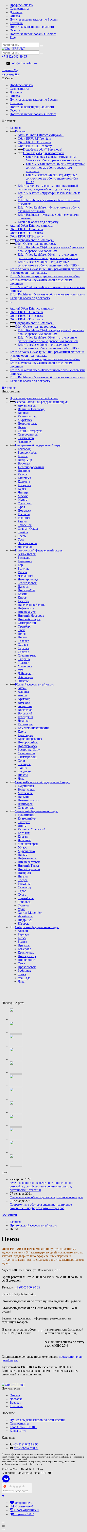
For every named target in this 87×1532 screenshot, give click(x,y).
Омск (21, 963)
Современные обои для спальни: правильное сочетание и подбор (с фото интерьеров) (41, 1206)
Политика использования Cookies (33, 34)
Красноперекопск (30, 738)
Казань (22, 594)
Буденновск (26, 786)
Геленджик (25, 717)
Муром (23, 499)
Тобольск (24, 901)
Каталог (20, 131)
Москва (23, 496)
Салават (23, 641)
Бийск (22, 938)
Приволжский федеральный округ (39, 550)
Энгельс (23, 680)
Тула (21, 539)
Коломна (24, 481)
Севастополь (26, 753)
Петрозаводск (27, 423)
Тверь (22, 536)
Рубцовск (24, 970)
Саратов (23, 651)
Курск (22, 488)
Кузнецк (23, 601)
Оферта (15, 30)
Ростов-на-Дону (29, 749)
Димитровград (28, 579)
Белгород (24, 449)
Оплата (15, 16)
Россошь (24, 514)
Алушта (23, 691)
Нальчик (24, 796)
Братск (22, 941)
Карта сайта (18, 1430)
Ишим (22, 825)
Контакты (16, 23)
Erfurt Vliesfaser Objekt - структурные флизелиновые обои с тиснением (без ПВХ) (52, 178)
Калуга (23, 474)
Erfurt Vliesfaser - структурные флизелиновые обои (45, 276)
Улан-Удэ (24, 978)
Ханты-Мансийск (30, 912)
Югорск (23, 923)
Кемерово (24, 949)
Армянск (24, 702)
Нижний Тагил (28, 865)
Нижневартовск (29, 862)
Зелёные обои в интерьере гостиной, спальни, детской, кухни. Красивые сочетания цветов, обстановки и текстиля (41, 1186)
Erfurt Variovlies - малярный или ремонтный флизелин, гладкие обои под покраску (48, 187)
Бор (20, 565)
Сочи (21, 760)
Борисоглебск (27, 452)
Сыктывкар (26, 438)
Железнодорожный (31, 467)
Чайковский (26, 673)
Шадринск (25, 920)
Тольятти (24, 662)
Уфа (20, 670)
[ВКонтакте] (6, 1479)
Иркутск (24, 945)
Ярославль (25, 546)
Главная (15, 127)
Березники (25, 561)
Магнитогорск (28, 843)
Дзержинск (25, 575)
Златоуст (24, 822)
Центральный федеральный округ (38, 445)
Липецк (23, 492)
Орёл (21, 507)
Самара (23, 644)
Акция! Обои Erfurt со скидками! (41, 135)
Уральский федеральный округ (36, 811)
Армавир (24, 699)
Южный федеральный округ (34, 684)
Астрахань (25, 706)
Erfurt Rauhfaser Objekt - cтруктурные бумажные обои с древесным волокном (53, 158)
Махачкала (25, 793)
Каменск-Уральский (32, 829)
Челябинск (25, 916)
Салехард (24, 887)
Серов (22, 891)
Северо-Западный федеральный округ (41, 402)
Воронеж (24, 463)
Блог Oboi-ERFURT (23, 1427)
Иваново (24, 470)
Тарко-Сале (26, 898)
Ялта (21, 778)
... (11, 301)
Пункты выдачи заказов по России (34, 19)
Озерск (23, 880)
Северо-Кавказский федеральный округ (42, 782)
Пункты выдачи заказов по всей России (37, 1420)
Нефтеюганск (27, 858)
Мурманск (25, 420)
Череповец (25, 441)
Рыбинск (24, 517)
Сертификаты (19, 8)
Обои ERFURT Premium (34, 138)
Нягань (23, 876)
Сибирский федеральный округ (37, 927)
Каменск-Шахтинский (33, 728)
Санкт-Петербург (30, 431)
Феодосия (24, 771)
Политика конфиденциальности (32, 26)
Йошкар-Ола (26, 590)
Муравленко (26, 851)
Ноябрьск (24, 872)
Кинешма (24, 478)
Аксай (22, 688)
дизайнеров (10, 1360)
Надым (23, 854)
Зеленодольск (27, 583)
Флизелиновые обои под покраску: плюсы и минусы (46, 1197)
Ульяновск (25, 666)
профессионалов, (71, 1356)
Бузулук (23, 568)
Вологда (23, 412)
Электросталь (27, 543)
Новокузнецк (27, 956)
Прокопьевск (27, 967)
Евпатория (25, 724)
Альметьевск (27, 554)
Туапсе (22, 767)
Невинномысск (28, 800)
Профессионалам (21, 5)
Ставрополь (26, 807)
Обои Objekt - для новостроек (43, 153)
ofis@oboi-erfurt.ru (24, 63)
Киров (22, 597)
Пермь (22, 637)
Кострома (24, 485)
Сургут (23, 894)
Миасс (22, 847)
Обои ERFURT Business (34, 142)
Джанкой (24, 720)
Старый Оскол (28, 528)
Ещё (13, 37)
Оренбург (24, 626)
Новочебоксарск (29, 619)
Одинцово (25, 503)
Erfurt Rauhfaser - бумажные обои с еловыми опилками (47, 294)
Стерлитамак (27, 655)
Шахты (23, 775)
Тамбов (23, 532)
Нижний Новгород (31, 615)
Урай (21, 909)
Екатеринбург (27, 818)
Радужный (25, 883)
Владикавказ (26, 789)
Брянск (23, 456)
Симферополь (27, 757)
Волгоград (25, 709)
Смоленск (25, 525)
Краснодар (25, 735)
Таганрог (24, 764)
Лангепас (24, 840)
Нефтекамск (26, 608)
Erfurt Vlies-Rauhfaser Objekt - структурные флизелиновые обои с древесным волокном (55, 167)
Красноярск (26, 952)
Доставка (16, 12)
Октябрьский (27, 623)
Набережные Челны (31, 604)
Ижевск (23, 586)
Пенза (22, 633)
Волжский (25, 713)
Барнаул (23, 934)
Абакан (23, 930)
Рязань (22, 521)
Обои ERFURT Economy (35, 146)
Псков (22, 427)
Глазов (22, 572)
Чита (21, 981)
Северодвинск (28, 434)
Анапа (22, 695)
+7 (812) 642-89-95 (14, 56)
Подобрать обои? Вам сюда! (42, 149)
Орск (21, 630)
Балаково (24, 557)
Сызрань (24, 659)
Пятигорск (25, 804)
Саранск (23, 648)
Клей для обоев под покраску (38, 222)
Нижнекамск (27, 612)
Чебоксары (25, 677)
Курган (23, 836)
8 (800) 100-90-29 (27, 1287)
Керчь (22, 731)
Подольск (24, 510)
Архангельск (27, 405)
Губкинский (26, 815)
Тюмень (23, 905)
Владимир (25, 459)
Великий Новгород (31, 409)
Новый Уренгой (29, 869)
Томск (22, 974)
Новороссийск (28, 742)
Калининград (27, 416)
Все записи (9, 1215)
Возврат (15, 1402)
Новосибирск (27, 959)
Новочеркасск (27, 746)
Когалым (24, 833)
